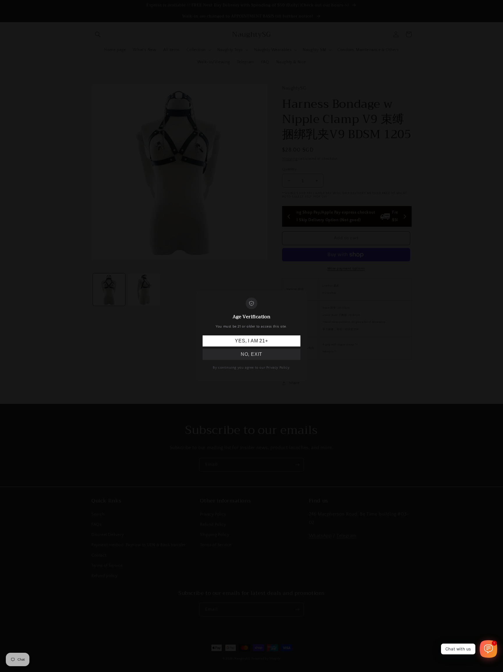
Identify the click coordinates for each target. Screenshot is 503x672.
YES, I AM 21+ (251, 340)
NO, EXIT (251, 354)
